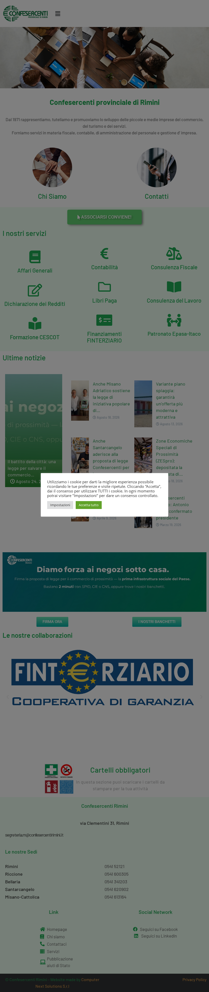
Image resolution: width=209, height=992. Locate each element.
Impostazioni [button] (60, 505)
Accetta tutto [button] (89, 505)
